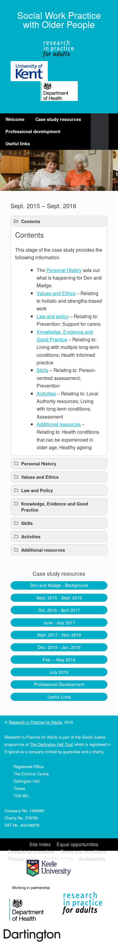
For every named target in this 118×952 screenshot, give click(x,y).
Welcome (15, 119)
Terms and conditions (83, 851)
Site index (40, 844)
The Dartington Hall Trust (51, 744)
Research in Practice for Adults (35, 722)
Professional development (33, 131)
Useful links (17, 143)
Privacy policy (23, 858)
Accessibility (92, 858)
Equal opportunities (77, 844)
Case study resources (58, 119)
